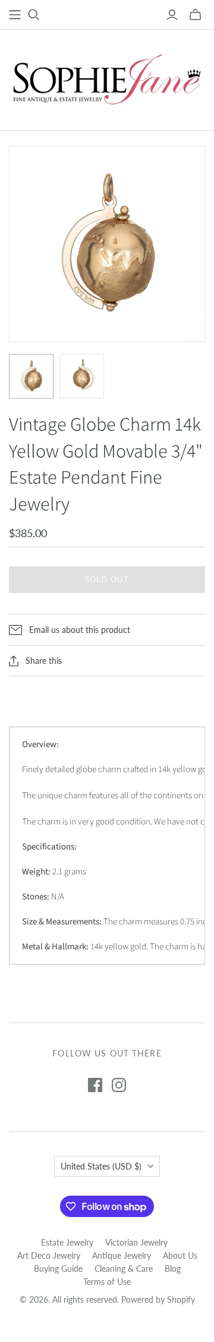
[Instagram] (119, 1085)
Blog (173, 1268)
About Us (180, 1255)
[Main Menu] (15, 15)
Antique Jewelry (121, 1255)
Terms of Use (107, 1282)
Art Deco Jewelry (48, 1255)
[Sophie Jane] (107, 77)
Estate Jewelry (67, 1242)
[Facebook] (95, 1085)
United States (101, 1166)
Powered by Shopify (158, 1299)
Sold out (106, 579)
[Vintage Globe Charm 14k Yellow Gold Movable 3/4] (31, 376)
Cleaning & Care (124, 1268)
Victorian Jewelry (136, 1242)
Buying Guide (58, 1268)
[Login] (172, 14)
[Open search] (34, 15)
